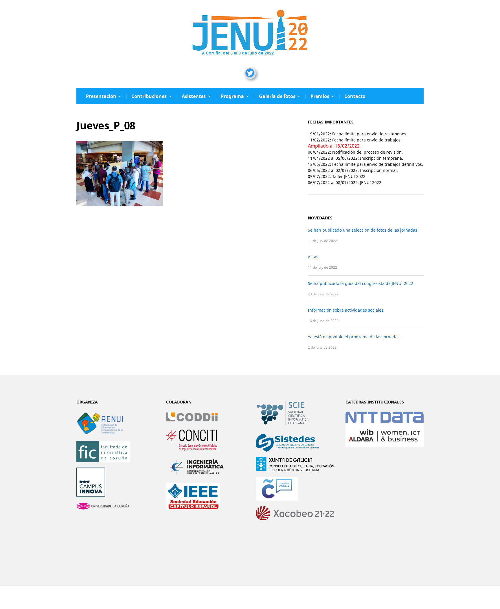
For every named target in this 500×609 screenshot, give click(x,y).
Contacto (354, 96)
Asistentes (194, 96)
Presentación (101, 96)
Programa (232, 96)
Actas (313, 256)
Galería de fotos (277, 96)
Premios (319, 96)
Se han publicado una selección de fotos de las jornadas (362, 230)
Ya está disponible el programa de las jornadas (354, 336)
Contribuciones (149, 96)
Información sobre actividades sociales (345, 310)
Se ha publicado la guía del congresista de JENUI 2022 (360, 283)
